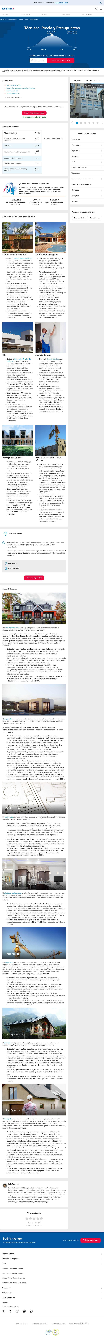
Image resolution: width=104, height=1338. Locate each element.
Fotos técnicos (95, 218)
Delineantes (76, 201)
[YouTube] (24, 1311)
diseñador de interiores (12, 893)
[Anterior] (72, 123)
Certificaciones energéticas (82, 184)
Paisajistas (75, 196)
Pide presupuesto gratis (61, 60)
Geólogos (75, 190)
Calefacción (5, 14)
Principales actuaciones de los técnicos (20, 88)
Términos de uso (21, 1324)
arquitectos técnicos (12, 628)
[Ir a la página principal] (8, 9)
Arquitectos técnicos (79, 168)
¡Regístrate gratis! (61, 3)
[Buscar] (96, 8)
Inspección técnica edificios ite (83, 179)
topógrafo (8, 1119)
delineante (9, 817)
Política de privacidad (40, 1324)
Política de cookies (58, 1324)
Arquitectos (76, 139)
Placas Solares (66, 14)
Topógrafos (76, 173)
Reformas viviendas (87, 14)
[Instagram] (3, 1311)
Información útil (12, 91)
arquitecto (8, 719)
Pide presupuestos (34, 578)
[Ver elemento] (77, 123)
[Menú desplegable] (102, 8)
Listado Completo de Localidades (14, 1283)
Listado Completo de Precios (12, 1269)
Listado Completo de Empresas (13, 1278)
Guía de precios (12, 19)
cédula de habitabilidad (23, 258)
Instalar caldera (26, 14)
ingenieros (9, 962)
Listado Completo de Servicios (13, 1273)
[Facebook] (10, 1311)
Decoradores (76, 145)
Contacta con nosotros (10, 1306)
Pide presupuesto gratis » (94, 87)
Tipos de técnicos (12, 93)
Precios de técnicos (13, 85)
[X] (17, 1311)
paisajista (7, 1043)
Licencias (75, 156)
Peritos (74, 162)
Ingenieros (75, 151)
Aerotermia (45, 14)
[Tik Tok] (31, 1311)
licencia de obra (53, 359)
